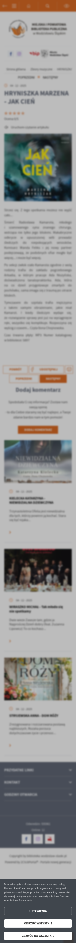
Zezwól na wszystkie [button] (38, 936)
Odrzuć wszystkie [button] (38, 923)
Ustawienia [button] (38, 911)
